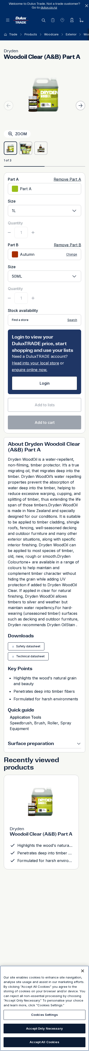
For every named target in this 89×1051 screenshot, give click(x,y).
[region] (44, 1008)
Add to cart (45, 422)
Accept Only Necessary (44, 1028)
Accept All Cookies (44, 1042)
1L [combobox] (14, 210)
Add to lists (45, 404)
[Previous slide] (8, 105)
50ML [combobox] (17, 276)
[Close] (82, 971)
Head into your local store (35, 363)
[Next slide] (80, 105)
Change (71, 254)
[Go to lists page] (52, 20)
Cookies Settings (44, 1015)
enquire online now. (29, 369)
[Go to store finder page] (62, 20)
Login (45, 383)
